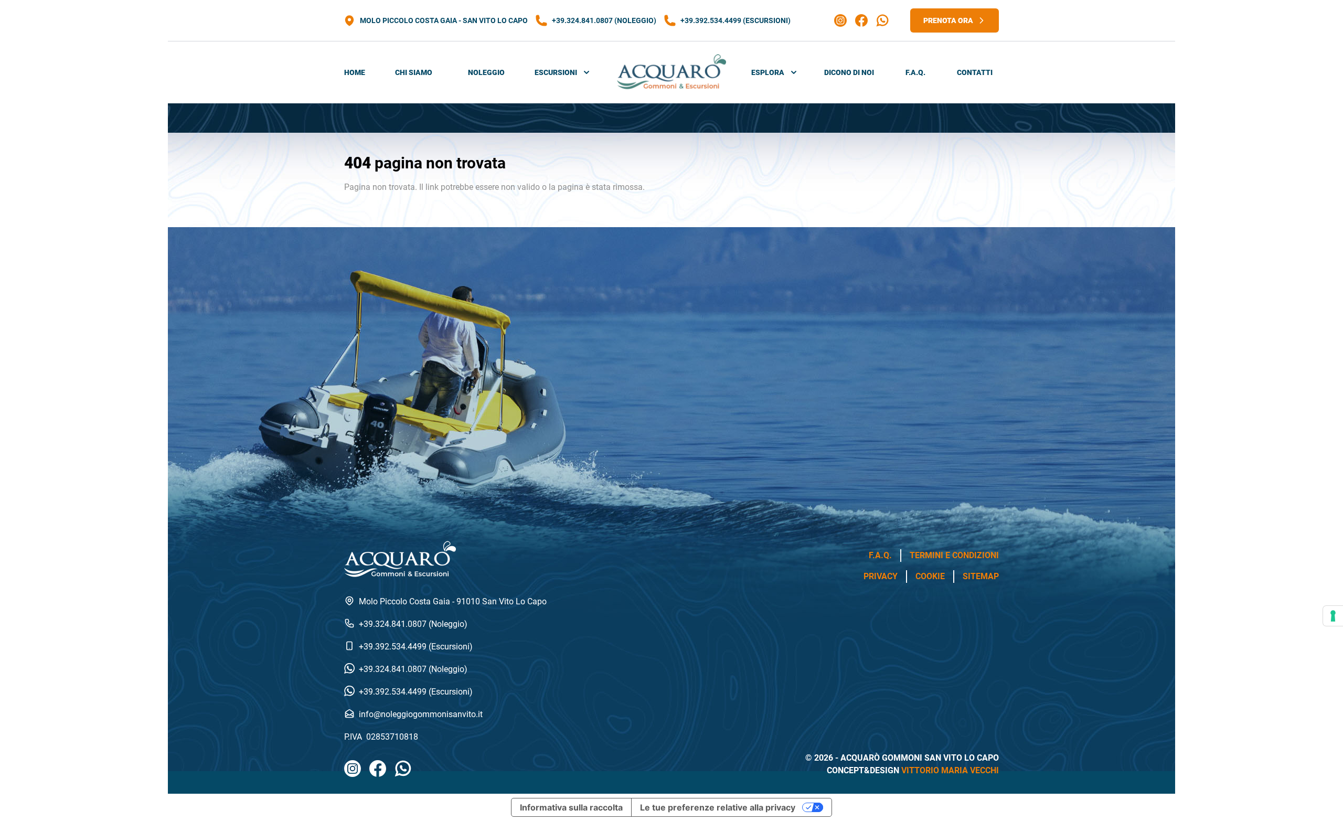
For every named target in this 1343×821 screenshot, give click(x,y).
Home (354, 72)
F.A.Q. (915, 72)
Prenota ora (948, 20)
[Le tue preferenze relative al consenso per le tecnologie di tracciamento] (1333, 616)
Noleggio (486, 72)
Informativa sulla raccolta (571, 807)
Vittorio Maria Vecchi (950, 770)
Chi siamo (413, 72)
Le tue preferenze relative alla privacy (717, 807)
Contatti (975, 72)
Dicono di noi (849, 72)
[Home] (671, 72)
